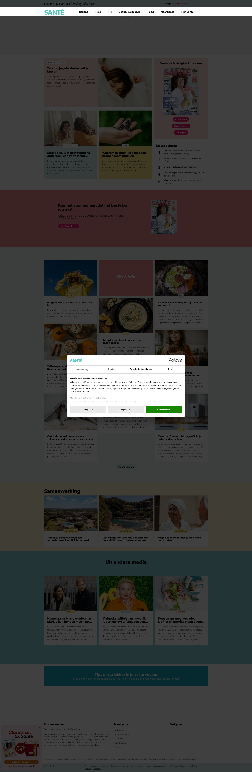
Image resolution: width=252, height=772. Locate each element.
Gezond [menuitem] (83, 11)
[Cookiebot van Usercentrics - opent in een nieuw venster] (170, 360)
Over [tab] (170, 369)
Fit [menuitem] (110, 11)
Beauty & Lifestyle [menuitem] (129, 11)
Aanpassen (124, 410)
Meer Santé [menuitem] (167, 11)
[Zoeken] (206, 12)
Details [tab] (111, 369)
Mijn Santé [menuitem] (187, 11)
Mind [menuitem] (98, 11)
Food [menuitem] (151, 11)
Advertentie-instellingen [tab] (141, 369)
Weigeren (88, 410)
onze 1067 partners (85, 382)
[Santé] (54, 11)
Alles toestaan (163, 410)
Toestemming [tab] (81, 369)
